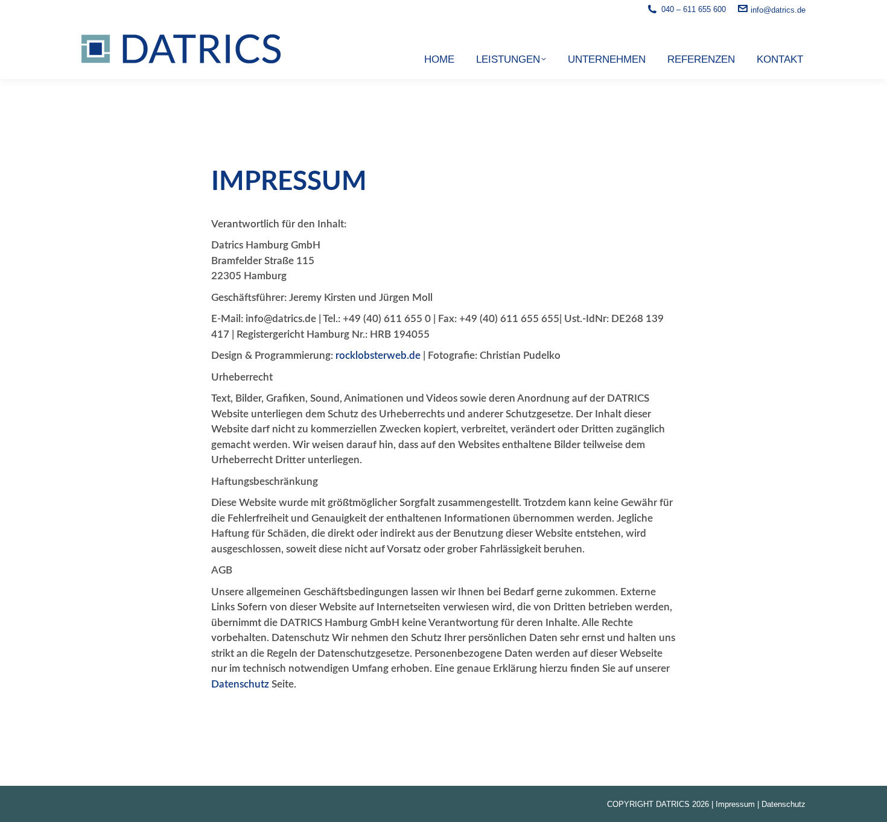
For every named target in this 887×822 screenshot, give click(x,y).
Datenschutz (240, 684)
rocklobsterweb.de (378, 355)
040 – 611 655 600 (693, 9)
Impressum (735, 804)
